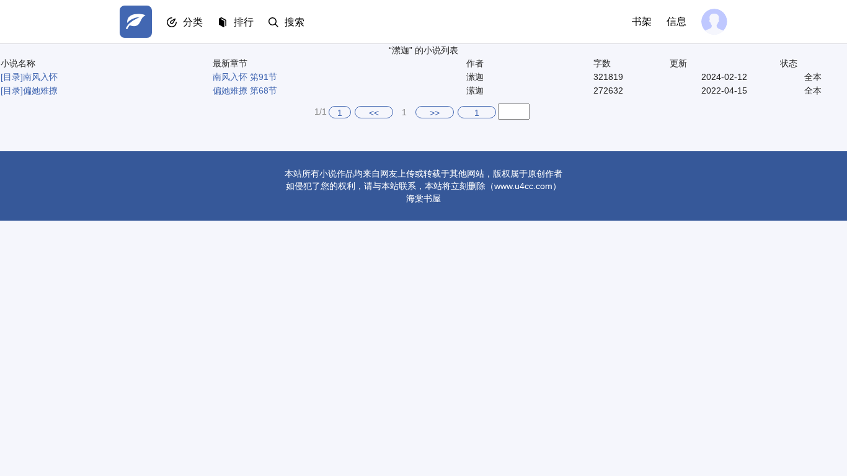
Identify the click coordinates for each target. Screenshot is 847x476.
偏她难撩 (40, 90)
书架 (642, 21)
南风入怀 (40, 77)
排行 (244, 22)
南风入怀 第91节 (245, 77)
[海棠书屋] (136, 22)
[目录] (12, 77)
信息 (676, 21)
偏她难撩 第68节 (245, 90)
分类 (193, 22)
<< (374, 113)
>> (435, 113)
